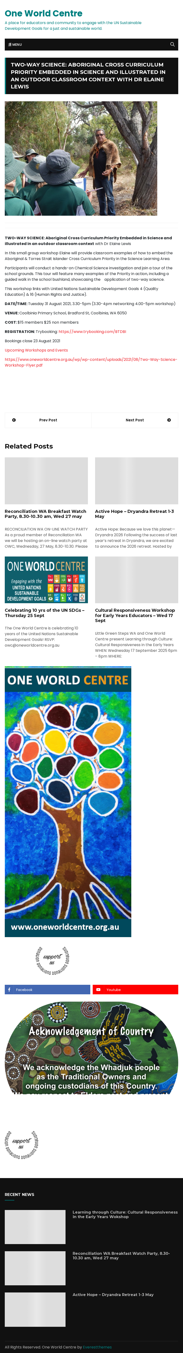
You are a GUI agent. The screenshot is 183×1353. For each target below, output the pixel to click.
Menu (16, 44)
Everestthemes (97, 1347)
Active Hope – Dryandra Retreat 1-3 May (134, 514)
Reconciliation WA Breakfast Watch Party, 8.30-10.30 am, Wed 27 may (45, 514)
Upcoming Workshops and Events (36, 350)
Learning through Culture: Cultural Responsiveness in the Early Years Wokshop (125, 1214)
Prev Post (48, 420)
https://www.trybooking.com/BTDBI (92, 331)
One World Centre (43, 13)
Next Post (135, 420)
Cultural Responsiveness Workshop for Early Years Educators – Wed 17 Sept (135, 615)
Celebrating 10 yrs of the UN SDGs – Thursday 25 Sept (44, 613)
